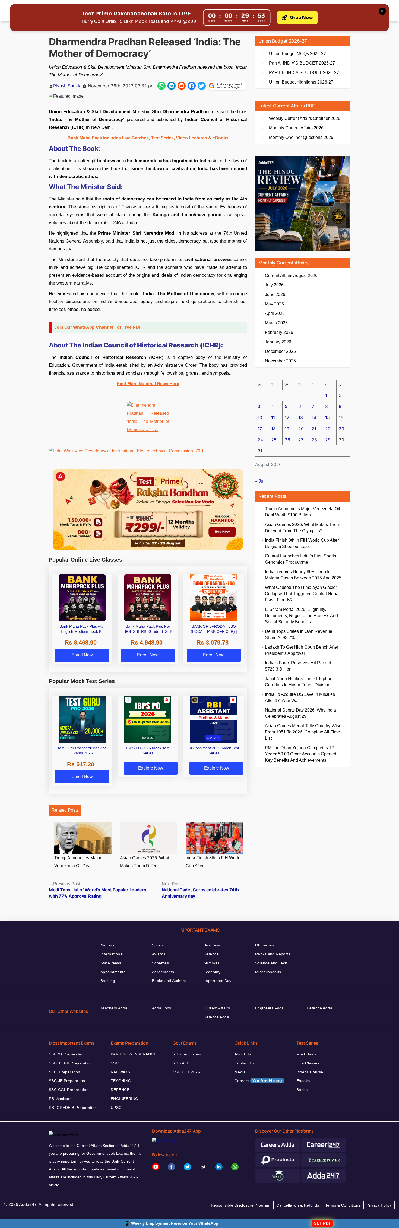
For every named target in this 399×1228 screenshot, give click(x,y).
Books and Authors (169, 980)
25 (274, 439)
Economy (212, 972)
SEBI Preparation (64, 1072)
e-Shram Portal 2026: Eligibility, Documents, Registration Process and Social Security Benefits (301, 615)
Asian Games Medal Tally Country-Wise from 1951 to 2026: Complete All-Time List (303, 732)
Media (240, 1072)
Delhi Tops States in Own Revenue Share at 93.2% (298, 634)
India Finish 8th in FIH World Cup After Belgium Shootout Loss (302, 543)
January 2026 (278, 342)
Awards (159, 954)
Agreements (163, 972)
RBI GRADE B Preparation (73, 1107)
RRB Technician (187, 1054)
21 (314, 428)
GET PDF (322, 1223)
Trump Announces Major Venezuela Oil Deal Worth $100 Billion (302, 511)
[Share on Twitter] (202, 86)
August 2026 (291, 275)
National (107, 945)
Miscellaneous (268, 972)
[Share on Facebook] (192, 86)
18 (273, 428)
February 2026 (279, 332)
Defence (211, 954)
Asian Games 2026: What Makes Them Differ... (144, 862)
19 (287, 428)
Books (302, 1089)
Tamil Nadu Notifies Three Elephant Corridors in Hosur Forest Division (299, 681)
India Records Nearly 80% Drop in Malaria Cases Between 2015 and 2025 (303, 574)
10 (260, 417)
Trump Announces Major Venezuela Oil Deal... (77, 862)
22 (328, 428)
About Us (243, 1054)
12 (287, 417)
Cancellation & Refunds (297, 1205)
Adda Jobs (161, 1008)
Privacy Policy (379, 1205)
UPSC (116, 1107)
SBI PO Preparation (67, 1054)
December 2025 (280, 351)
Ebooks (303, 1081)
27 (300, 439)
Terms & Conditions (343, 1205)
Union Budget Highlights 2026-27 (301, 82)
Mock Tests (306, 1054)
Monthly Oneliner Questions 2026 (301, 137)
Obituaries (264, 945)
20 (301, 428)
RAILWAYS (120, 1072)
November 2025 (280, 361)
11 (273, 417)
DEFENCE (120, 1089)
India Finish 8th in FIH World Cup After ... (213, 862)
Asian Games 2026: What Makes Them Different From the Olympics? (302, 527)
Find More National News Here (148, 383)
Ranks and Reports (272, 954)
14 (314, 417)
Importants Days (218, 980)
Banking (107, 980)
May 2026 (274, 304)
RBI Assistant (61, 1098)
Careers (258, 1080)
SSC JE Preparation (67, 1081)
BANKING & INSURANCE (133, 1054)
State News (110, 963)
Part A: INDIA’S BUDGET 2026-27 (302, 63)
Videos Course (309, 1072)
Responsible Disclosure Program (241, 1205)
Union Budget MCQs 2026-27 (297, 53)
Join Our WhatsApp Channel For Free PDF (98, 327)
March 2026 (276, 323)
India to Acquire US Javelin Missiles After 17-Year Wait (300, 697)
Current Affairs (217, 1008)
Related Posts (65, 810)
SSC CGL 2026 (186, 1072)
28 (314, 439)
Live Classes (307, 1063)
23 (341, 428)
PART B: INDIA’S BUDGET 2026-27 (304, 72)
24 (260, 439)
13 (300, 417)
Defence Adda (216, 1017)
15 (327, 417)
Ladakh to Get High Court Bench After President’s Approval (301, 650)
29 (328, 439)
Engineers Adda (269, 1008)
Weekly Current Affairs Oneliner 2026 (304, 118)
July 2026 (274, 285)
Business (212, 945)
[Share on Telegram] (171, 86)
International (111, 954)
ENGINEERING (124, 1098)
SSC (115, 1063)
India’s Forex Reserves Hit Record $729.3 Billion (298, 666)
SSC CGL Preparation (68, 1089)
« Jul (259, 481)
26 (287, 439)
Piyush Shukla (67, 85)
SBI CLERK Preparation (70, 1063)
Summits (211, 963)
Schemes (160, 963)
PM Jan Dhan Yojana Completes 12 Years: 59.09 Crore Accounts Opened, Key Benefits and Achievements (301, 754)
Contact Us (245, 1063)
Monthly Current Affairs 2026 (296, 128)
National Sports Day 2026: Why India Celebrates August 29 (300, 713)
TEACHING (121, 1081)
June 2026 (275, 294)
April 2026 (275, 313)
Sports (158, 945)
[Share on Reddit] (182, 86)
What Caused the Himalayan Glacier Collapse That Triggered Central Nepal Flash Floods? (302, 593)
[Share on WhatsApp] (161, 86)
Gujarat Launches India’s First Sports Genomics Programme (300, 559)
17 (260, 428)
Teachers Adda (113, 1008)
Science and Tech (271, 963)
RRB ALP (181, 1063)
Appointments (112, 972)
